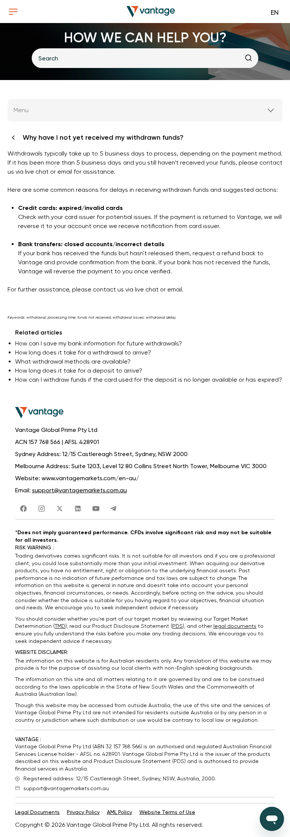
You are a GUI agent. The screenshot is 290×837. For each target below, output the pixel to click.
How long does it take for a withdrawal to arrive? (83, 352)
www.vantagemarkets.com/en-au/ (90, 478)
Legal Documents (37, 812)
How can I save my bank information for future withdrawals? (98, 343)
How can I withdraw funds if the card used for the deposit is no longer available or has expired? (148, 379)
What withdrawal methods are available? (73, 361)
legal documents (234, 626)
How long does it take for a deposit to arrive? (78, 370)
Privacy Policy (83, 812)
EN (275, 12)
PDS (177, 626)
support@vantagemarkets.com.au (79, 490)
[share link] (23, 507)
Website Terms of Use (167, 812)
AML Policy (119, 812)
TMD (60, 626)
